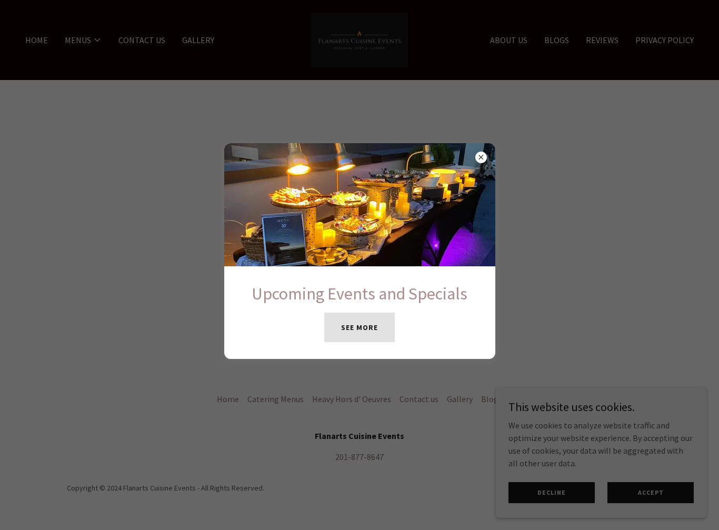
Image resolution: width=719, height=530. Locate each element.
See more (359, 327)
